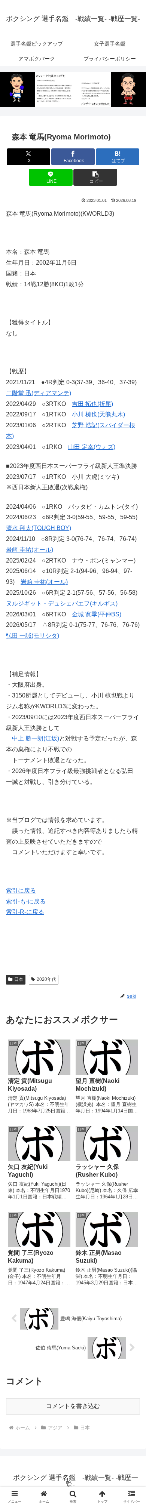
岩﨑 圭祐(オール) (29, 549)
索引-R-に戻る (25, 912)
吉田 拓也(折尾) (92, 404)
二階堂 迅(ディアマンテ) (38, 393)
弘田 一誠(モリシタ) (32, 635)
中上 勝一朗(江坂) (35, 738)
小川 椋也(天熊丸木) (98, 414)
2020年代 (46, 979)
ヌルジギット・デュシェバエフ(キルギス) (62, 603)
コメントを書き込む (73, 1406)
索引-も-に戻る (26, 901)
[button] (95, 177)
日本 (18, 979)
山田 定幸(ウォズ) (91, 447)
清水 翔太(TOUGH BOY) (38, 528)
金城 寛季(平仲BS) (96, 614)
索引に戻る (21, 890)
